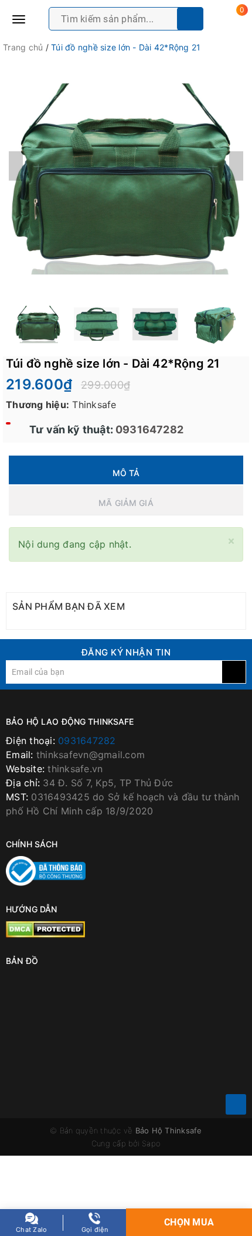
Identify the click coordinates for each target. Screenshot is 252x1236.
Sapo (151, 1143)
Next (236, 166)
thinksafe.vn (75, 769)
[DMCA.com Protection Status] (45, 929)
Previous (16, 166)
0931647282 (148, 429)
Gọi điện (94, 1229)
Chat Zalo (31, 1229)
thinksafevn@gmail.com (90, 754)
